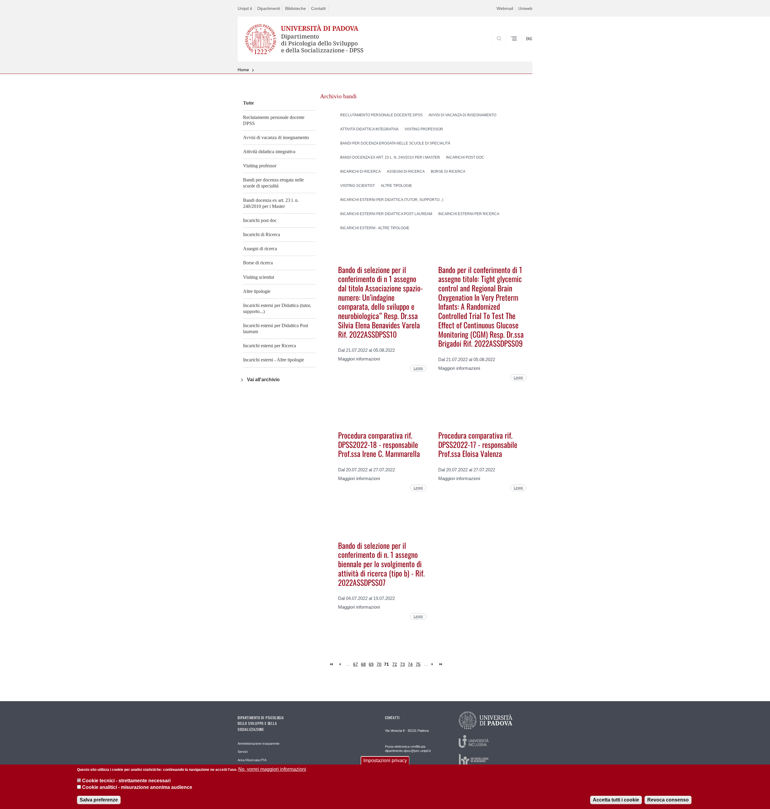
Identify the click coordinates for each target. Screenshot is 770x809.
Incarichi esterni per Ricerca (269, 345)
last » (441, 664)
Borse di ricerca (258, 262)
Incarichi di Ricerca (261, 234)
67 (355, 664)
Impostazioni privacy (385, 760)
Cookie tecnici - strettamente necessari (126, 780)
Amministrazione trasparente (258, 743)
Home (243, 69)
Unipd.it (245, 8)
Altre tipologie (256, 291)
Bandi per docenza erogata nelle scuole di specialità (273, 182)
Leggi (418, 368)
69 (371, 664)
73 (402, 664)
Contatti (318, 8)
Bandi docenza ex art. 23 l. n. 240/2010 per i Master (271, 203)
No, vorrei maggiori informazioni (272, 769)
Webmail (505, 8)
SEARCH (521, 47)
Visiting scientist (258, 277)
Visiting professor (259, 165)
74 (410, 664)
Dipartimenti (268, 8)
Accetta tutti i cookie (616, 799)
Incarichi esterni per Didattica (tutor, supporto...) (277, 308)
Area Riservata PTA (252, 760)
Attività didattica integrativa (269, 151)
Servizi (243, 751)
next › (433, 664)
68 (363, 664)
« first (332, 664)
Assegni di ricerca (260, 248)
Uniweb (525, 8)
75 (418, 664)
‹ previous (339, 664)
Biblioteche (295, 8)
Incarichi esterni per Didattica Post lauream (275, 328)
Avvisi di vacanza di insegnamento (276, 137)
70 (379, 664)
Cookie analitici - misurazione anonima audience (137, 787)
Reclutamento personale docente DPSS (273, 120)
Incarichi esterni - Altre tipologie (273, 359)
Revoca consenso (668, 799)
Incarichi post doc (260, 220)
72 (394, 664)
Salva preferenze (99, 799)
